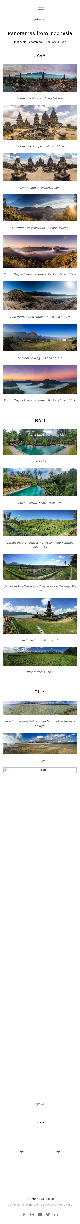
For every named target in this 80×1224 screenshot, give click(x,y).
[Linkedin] (55, 1215)
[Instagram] (32, 1215)
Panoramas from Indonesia (40, 33)
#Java (40, 1122)
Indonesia (20, 41)
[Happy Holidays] (58, 1152)
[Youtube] (40, 1215)
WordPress (65, 1204)
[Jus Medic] (40, 19)
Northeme (35, 1204)
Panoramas (35, 41)
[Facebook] (25, 1215)
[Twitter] (48, 1215)
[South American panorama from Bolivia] (21, 1152)
